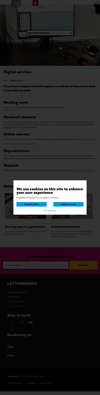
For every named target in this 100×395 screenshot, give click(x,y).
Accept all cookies (31, 204)
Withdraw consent (68, 204)
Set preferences (50, 210)
